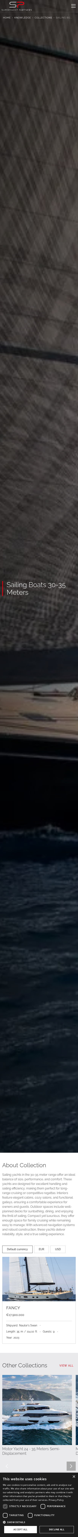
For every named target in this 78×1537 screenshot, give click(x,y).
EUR (41, 1249)
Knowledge (22, 17)
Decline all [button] (56, 1529)
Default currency (17, 1249)
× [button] (73, 1476)
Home (7, 17)
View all (66, 1365)
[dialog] (39, 1505)
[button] (72, 5)
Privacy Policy (56, 1500)
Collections (43, 17)
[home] (17, 6)
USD (58, 1249)
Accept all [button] (20, 1529)
